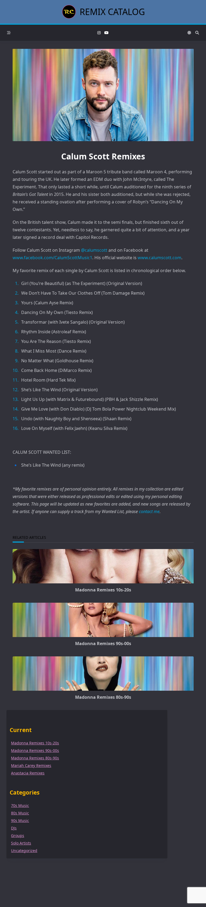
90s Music (20, 820)
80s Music (20, 812)
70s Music (20, 805)
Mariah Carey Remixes (31, 765)
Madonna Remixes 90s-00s (103, 643)
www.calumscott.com (159, 258)
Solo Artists (21, 843)
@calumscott (94, 250)
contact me (149, 511)
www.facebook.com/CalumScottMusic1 (52, 258)
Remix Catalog (112, 11)
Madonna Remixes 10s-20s (103, 590)
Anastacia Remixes (28, 773)
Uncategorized (24, 850)
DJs (14, 828)
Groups (17, 835)
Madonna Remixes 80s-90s (103, 697)
